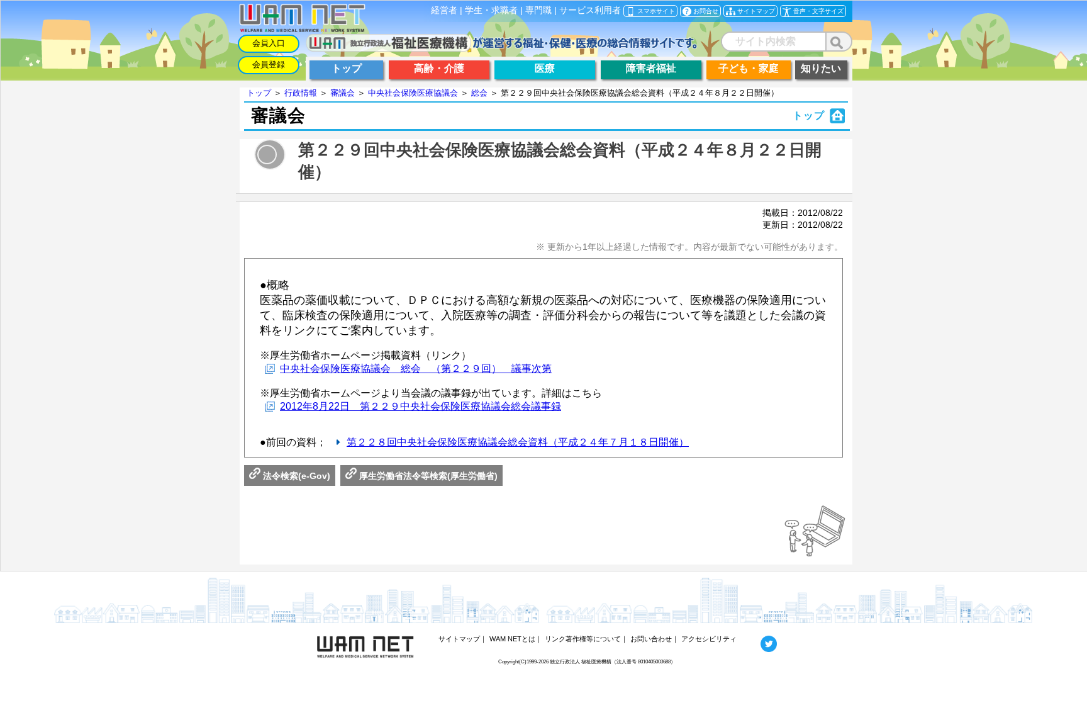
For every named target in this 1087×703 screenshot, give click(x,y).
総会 (479, 93)
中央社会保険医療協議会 (413, 93)
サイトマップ (459, 639)
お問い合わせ (651, 639)
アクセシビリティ (709, 639)
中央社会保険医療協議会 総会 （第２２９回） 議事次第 (416, 368)
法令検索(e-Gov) (295, 476)
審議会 (342, 93)
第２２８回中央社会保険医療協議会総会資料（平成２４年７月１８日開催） (518, 442)
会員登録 (268, 64)
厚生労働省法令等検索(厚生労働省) (427, 476)
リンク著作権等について (583, 639)
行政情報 (300, 93)
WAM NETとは (512, 639)
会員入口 (268, 43)
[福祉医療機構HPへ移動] (502, 48)
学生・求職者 (491, 10)
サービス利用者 (590, 10)
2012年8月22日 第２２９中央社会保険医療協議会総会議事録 (420, 406)
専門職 (538, 10)
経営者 (444, 10)
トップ (259, 93)
